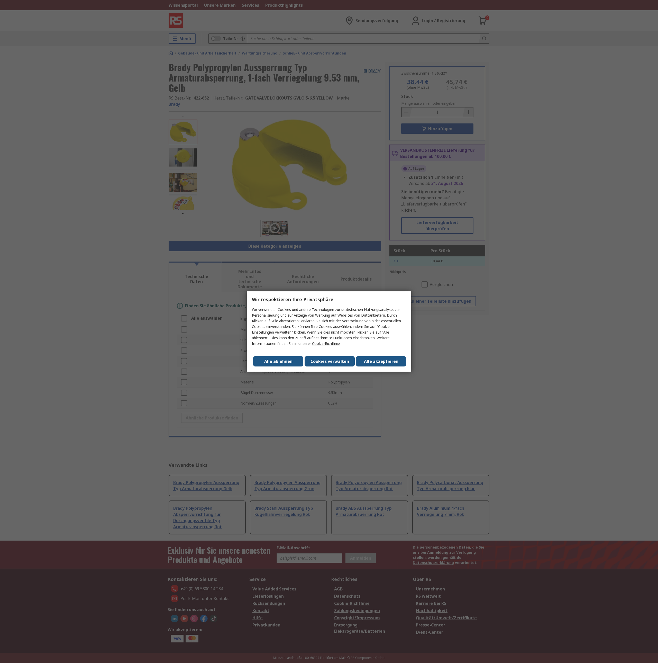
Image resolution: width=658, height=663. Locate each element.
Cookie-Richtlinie (326, 343)
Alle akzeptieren (381, 361)
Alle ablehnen (278, 361)
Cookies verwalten (329, 361)
